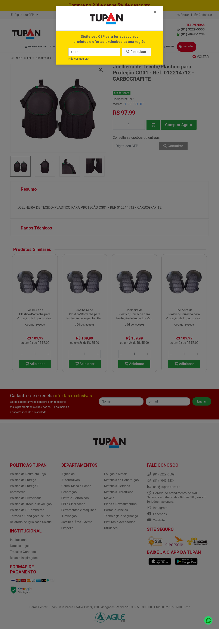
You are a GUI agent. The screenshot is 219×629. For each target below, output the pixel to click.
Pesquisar (138, 52)
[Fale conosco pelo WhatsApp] (208, 620)
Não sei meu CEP (78, 58)
